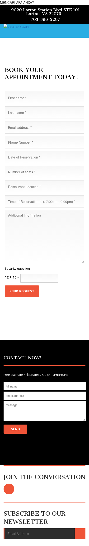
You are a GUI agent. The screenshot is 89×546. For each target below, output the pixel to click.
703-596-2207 (45, 19)
